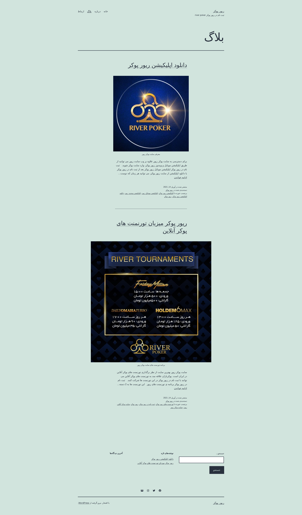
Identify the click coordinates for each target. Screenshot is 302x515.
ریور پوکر (218, 11)
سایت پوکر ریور (176, 407)
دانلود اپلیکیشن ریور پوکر (157, 64)
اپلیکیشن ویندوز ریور (133, 193)
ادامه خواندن (180, 177)
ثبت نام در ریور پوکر (147, 404)
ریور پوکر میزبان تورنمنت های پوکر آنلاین (155, 463)
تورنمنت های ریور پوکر (164, 404)
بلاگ (89, 11)
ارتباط (81, 11)
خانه (106, 11)
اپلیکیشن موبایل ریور (150, 193)
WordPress (83, 503)
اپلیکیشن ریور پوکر (166, 193)
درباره (98, 11)
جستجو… (220, 453)
